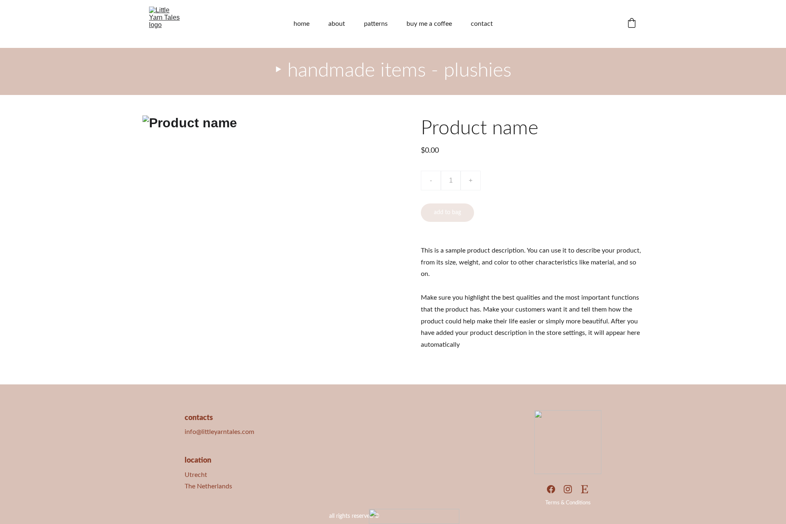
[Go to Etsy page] (584, 489)
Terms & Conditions (568, 503)
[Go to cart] (631, 24)
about (336, 23)
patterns (376, 23)
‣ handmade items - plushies (393, 70)
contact (482, 23)
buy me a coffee (429, 23)
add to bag (447, 212)
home (301, 23)
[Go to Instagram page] (568, 489)
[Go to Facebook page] (551, 489)
